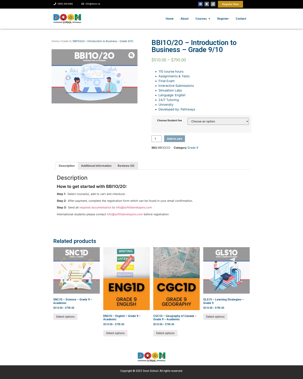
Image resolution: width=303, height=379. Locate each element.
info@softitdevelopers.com (133, 207)
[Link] (213, 4)
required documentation (95, 207)
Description (67, 165)
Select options (65, 316)
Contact (241, 18)
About (184, 18)
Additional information (96, 165)
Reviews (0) (126, 165)
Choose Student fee (169, 120)
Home (170, 18)
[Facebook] (200, 4)
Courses (201, 18)
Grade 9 (66, 41)
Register (223, 18)
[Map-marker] (206, 4)
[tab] (66, 166)
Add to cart (174, 138)
